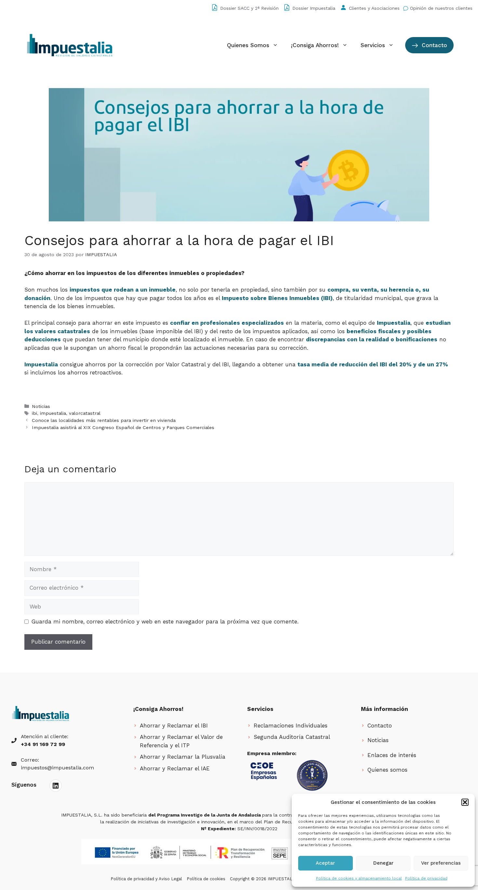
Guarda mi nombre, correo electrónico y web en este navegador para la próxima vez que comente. (165, 621)
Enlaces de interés (391, 755)
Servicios (373, 45)
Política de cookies (206, 878)
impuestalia (53, 413)
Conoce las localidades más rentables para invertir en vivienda (104, 420)
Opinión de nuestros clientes (441, 8)
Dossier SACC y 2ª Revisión (249, 8)
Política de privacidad (426, 878)
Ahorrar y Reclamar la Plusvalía (182, 756)
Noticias (41, 406)
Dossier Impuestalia (313, 8)
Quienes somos (387, 769)
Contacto (433, 45)
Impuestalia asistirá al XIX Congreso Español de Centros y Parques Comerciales (123, 427)
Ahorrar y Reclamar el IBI (174, 725)
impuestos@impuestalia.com (57, 768)
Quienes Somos (248, 45)
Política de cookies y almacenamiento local (359, 878)
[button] (465, 802)
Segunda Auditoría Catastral (292, 737)
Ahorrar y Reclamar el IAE (175, 768)
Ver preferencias (441, 863)
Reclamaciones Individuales (290, 725)
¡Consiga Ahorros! (315, 45)
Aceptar (325, 863)
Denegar (383, 863)
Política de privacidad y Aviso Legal (146, 878)
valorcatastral (84, 413)
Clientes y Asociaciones (374, 8)
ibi (34, 413)
